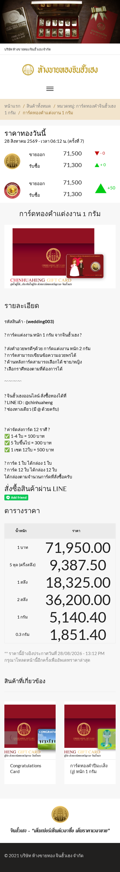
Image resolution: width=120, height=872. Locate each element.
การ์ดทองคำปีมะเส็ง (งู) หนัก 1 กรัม (88, 768)
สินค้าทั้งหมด (39, 105)
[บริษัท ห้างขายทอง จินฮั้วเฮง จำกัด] (60, 68)
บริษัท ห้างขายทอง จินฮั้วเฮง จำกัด (52, 855)
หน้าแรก (12, 105)
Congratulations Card (25, 768)
